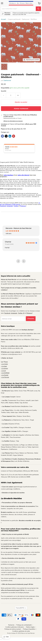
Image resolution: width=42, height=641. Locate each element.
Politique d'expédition (29, 629)
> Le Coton (4, 364)
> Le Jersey (4, 368)
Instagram (10, 206)
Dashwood (7, 80)
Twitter (15, 206)
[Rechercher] (38, 8)
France (20, 608)
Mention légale (30, 627)
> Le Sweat (4, 375)
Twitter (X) (21, 313)
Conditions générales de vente (21, 631)
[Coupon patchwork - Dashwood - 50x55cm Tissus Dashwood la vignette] (4, 67)
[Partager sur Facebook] (2, 136)
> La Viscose (5, 377)
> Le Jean (4, 366)
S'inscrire (30, 319)
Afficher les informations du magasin (13, 121)
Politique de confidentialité (24, 625)
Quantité (3, 91)
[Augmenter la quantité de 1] (18, 95)
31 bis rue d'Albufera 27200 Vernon (20, 203)
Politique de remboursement (12, 629)
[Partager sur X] (6, 136)
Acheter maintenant (21, 109)
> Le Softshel (5, 373)
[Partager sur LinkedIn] (9, 136)
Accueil (3, 19)
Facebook (3, 206)
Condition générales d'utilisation (14, 627)
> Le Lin (3, 371)
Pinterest (23, 206)
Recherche (11, 625)
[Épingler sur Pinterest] (13, 136)
